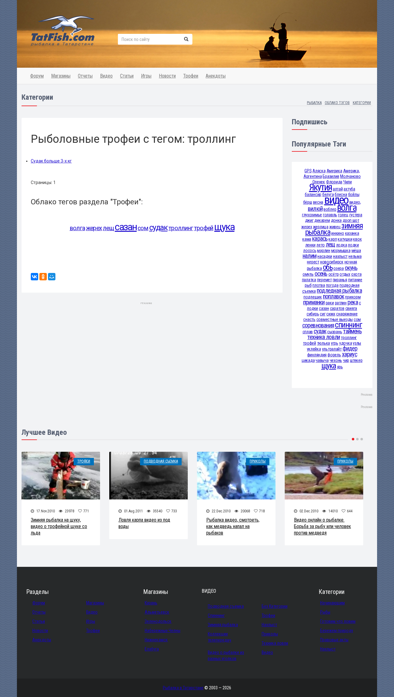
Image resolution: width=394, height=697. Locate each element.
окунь (351, 267)
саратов (337, 308)
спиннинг (348, 324)
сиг (322, 313)
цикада (308, 360)
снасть (309, 319)
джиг (309, 220)
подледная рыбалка (339, 290)
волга (77, 228)
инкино (337, 233)
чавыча (322, 360)
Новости (167, 76)
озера (338, 268)
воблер (330, 209)
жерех (94, 228)
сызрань (334, 331)
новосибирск (332, 261)
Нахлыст (269, 624)
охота (356, 274)
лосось (309, 250)
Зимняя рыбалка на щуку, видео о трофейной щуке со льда (59, 526)
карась (320, 238)
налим (309, 255)
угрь (334, 343)
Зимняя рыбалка (223, 624)
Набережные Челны (162, 630)
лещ (108, 228)
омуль (308, 274)
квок (357, 239)
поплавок (333, 296)
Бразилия (331, 176)
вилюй (315, 208)
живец (335, 226)
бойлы (354, 194)
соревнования (318, 325)
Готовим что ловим (338, 621)
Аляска (318, 170)
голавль (330, 214)
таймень (352, 331)
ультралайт (332, 348)
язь (340, 366)
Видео (106, 76)
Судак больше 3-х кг (51, 160)
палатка (309, 279)
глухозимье (312, 214)
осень (321, 273)
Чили (347, 181)
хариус (349, 354)
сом (143, 228)
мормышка (341, 250)
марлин (323, 250)
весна (318, 202)
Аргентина (313, 176)
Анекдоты (216, 76)
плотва (318, 285)
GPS (308, 170)
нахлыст (340, 256)
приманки (314, 302)
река (353, 302)
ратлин (341, 302)
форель (334, 354)
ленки (310, 244)
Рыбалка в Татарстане (183, 687)
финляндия (317, 354)
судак (158, 227)
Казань (151, 602)
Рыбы (325, 612)
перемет (324, 279)
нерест (313, 261)
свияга (351, 308)
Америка (334, 170)
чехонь (336, 360)
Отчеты (85, 76)
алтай (338, 188)
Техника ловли (275, 643)
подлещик (313, 296)
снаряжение (346, 313)
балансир (313, 194)
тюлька (323, 343)
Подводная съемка (161, 461)
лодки (353, 244)
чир (346, 360)
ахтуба (349, 188)
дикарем (322, 220)
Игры (146, 76)
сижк (330, 313)
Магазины (60, 76)
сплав (308, 331)
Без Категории (274, 606)
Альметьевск (157, 612)
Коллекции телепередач (219, 637)
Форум (37, 76)
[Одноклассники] (43, 276)
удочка (345, 343)
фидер (350, 348)
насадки (324, 256)
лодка (341, 244)
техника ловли (323, 337)
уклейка (314, 348)
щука (224, 227)
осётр (333, 274)
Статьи (127, 76)
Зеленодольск (158, 621)
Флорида (334, 181)
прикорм (352, 296)
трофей (203, 228)
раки (330, 302)
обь (327, 267)
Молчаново (350, 176)
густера (355, 214)
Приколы (258, 461)
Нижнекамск (156, 639)
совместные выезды (334, 319)
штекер (356, 360)
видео (336, 199)
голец (343, 214)
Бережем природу (336, 630)
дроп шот (351, 220)
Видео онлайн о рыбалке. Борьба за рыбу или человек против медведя (322, 526)
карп (332, 239)
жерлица (320, 226)
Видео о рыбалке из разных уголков (226, 655)
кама (306, 239)
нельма (354, 256)
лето (320, 244)
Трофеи (190, 76)
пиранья (340, 279)
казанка (352, 233)
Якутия (320, 187)
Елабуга (152, 649)
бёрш (307, 202)
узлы (357, 343)
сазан (126, 227)
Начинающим (332, 602)
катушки (345, 239)
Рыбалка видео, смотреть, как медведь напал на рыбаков (232, 526)
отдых (345, 274)
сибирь (313, 313)
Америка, (351, 170)
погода (332, 285)
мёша (356, 250)
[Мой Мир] (51, 276)
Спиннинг (216, 615)
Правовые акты (334, 639)
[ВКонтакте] (34, 276)
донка (336, 220)
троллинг (180, 228)
